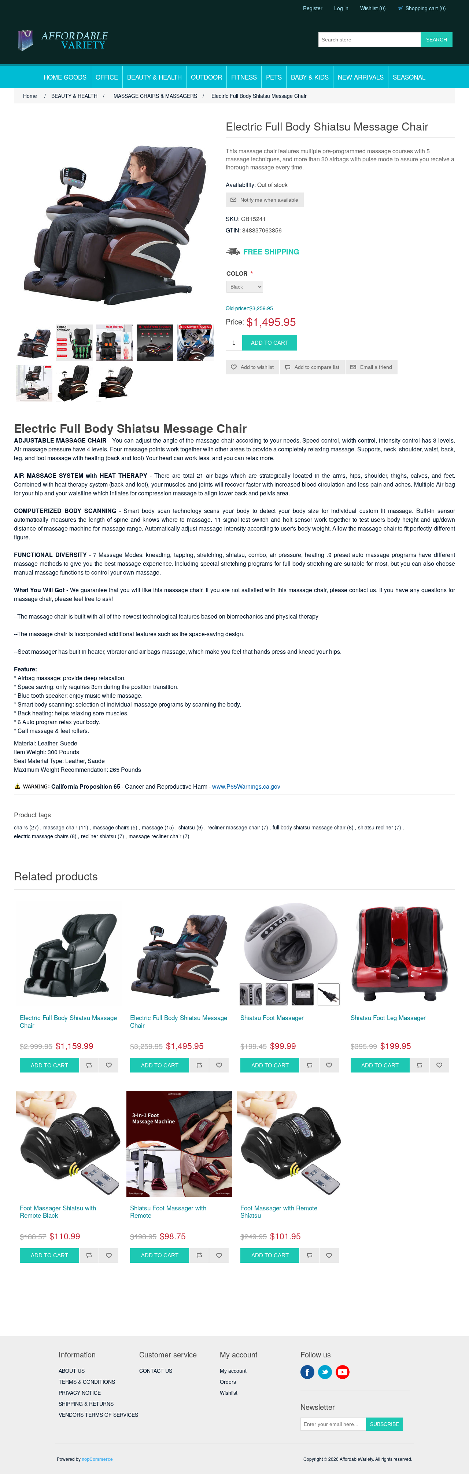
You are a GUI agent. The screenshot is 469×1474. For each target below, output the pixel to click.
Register (312, 8)
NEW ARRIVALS (361, 76)
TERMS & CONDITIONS (87, 1381)
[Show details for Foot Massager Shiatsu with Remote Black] (69, 1144)
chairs (21, 827)
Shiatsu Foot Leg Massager (388, 1017)
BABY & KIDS (310, 76)
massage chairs (111, 827)
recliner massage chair (233, 827)
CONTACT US (155, 1370)
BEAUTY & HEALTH (154, 76)
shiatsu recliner (375, 827)
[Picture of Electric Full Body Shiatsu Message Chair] (34, 342)
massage (152, 827)
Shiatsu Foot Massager (272, 1017)
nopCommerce (97, 1459)
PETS (274, 76)
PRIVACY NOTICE (80, 1392)
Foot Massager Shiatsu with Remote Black (58, 1211)
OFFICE (107, 76)
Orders (228, 1381)
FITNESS (244, 76)
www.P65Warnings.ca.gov (246, 786)
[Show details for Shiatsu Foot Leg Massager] (400, 953)
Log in (341, 8)
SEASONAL (409, 76)
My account (233, 1370)
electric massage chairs (41, 836)
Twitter (325, 1372)
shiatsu (186, 827)
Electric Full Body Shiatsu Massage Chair (68, 1021)
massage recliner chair (155, 836)
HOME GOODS (65, 76)
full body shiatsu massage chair (309, 827)
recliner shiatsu (98, 836)
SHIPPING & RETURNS (86, 1403)
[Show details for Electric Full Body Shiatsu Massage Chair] (69, 953)
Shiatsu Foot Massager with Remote (168, 1211)
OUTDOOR (206, 76)
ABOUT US (72, 1370)
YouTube (343, 1372)
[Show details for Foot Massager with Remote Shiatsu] (290, 1144)
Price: (235, 321)
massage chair (60, 827)
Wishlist (228, 1392)
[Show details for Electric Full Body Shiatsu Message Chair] (179, 953)
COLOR (237, 273)
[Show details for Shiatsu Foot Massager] (290, 953)
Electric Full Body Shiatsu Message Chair (178, 1021)
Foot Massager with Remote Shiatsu (278, 1211)
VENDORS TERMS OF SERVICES (98, 1414)
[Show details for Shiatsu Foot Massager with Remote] (179, 1144)
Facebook (307, 1372)
